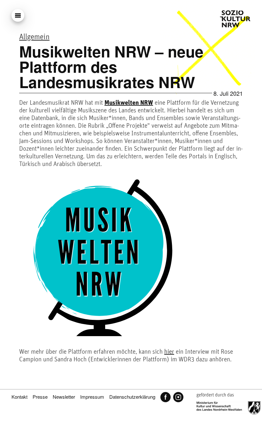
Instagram (178, 397)
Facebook (165, 397)
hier (169, 352)
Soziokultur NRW (235, 18)
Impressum (92, 396)
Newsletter (64, 396)
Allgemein (34, 37)
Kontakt (19, 396)
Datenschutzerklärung (132, 396)
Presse (40, 396)
